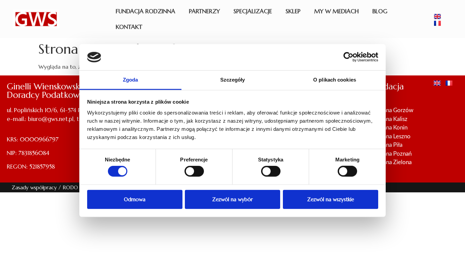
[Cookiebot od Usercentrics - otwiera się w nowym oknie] (348, 57)
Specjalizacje (253, 11)
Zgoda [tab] (130, 80)
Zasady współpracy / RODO (45, 187)
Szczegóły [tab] (232, 80)
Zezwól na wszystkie (330, 199)
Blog (379, 11)
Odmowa (134, 199)
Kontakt (129, 27)
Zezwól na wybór (232, 199)
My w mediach (336, 11)
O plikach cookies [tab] (334, 80)
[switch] (194, 171)
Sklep (293, 11)
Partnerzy (204, 11)
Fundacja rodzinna (145, 11)
